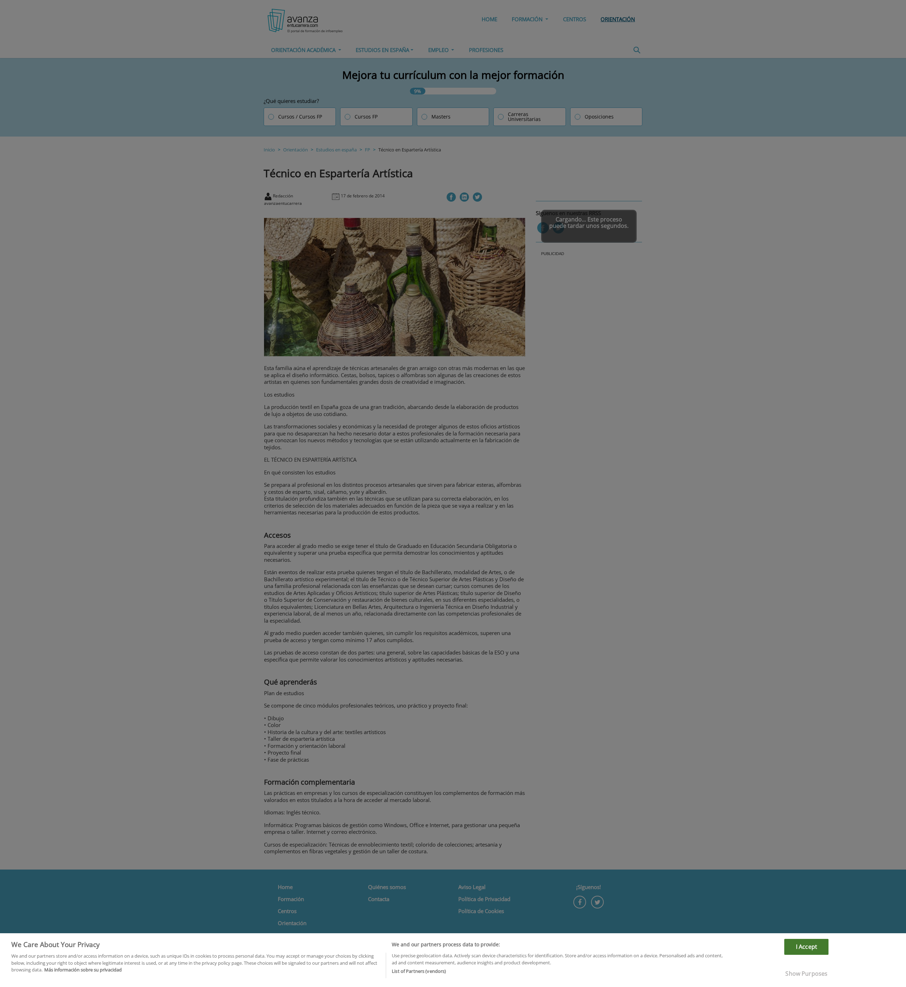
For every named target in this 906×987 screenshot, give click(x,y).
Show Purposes (806, 973)
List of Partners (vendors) (419, 971)
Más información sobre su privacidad (83, 969)
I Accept (806, 947)
